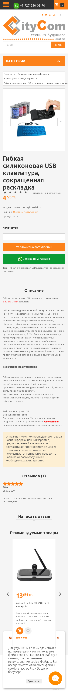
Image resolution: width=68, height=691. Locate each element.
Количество (10, 227)
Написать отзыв (52, 193)
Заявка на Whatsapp (36, 258)
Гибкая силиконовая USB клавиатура (28, 268)
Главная (8, 74)
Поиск (58, 44)
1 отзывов (36, 193)
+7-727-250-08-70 (32, 5)
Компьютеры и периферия (32, 74)
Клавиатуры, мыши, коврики (19, 78)
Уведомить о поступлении (34, 247)
